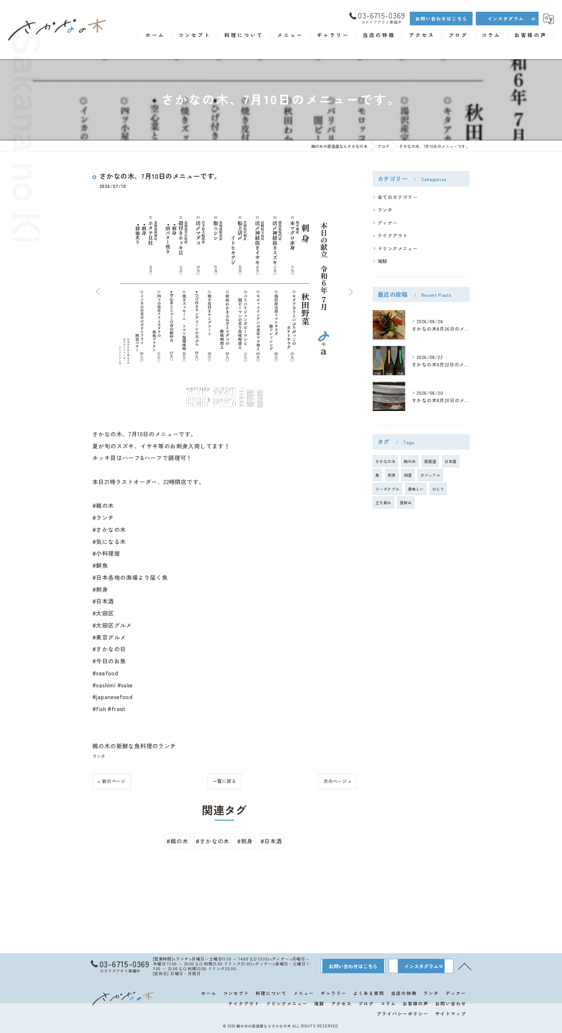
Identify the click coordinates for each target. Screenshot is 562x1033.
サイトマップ (450, 1013)
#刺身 (245, 841)
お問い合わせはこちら (441, 18)
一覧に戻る (224, 781)
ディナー (388, 222)
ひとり (438, 489)
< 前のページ (112, 781)
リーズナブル (387, 489)
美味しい (416, 489)
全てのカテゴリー (398, 196)
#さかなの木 (212, 841)
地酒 (408, 475)
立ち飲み (383, 502)
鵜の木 (410, 461)
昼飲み (406, 502)
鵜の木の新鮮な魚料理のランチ (134, 746)
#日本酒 (271, 841)
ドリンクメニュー (398, 248)
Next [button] (349, 291)
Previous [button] (98, 291)
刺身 (392, 475)
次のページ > (337, 781)
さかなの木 (385, 461)
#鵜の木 (177, 841)
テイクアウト (393, 235)
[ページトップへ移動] (464, 966)
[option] (224, 291)
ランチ (98, 756)
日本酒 (451, 461)
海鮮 (383, 261)
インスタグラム (506, 18)
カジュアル (430, 475)
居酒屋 (430, 461)
